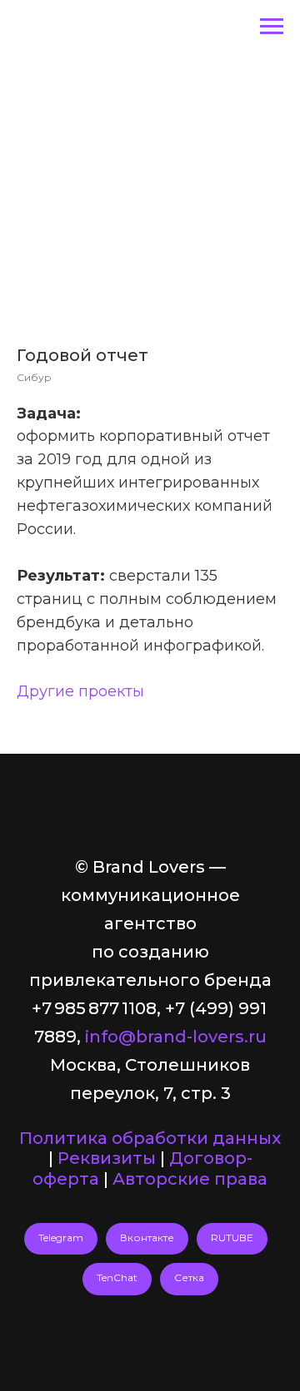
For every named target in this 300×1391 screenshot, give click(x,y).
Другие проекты (80, 691)
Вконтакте (147, 1237)
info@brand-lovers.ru (176, 1037)
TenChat (117, 1277)
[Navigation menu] (271, 26)
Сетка (189, 1277)
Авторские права (190, 1179)
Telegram (60, 1237)
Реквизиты (107, 1158)
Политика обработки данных (150, 1138)
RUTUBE (232, 1237)
